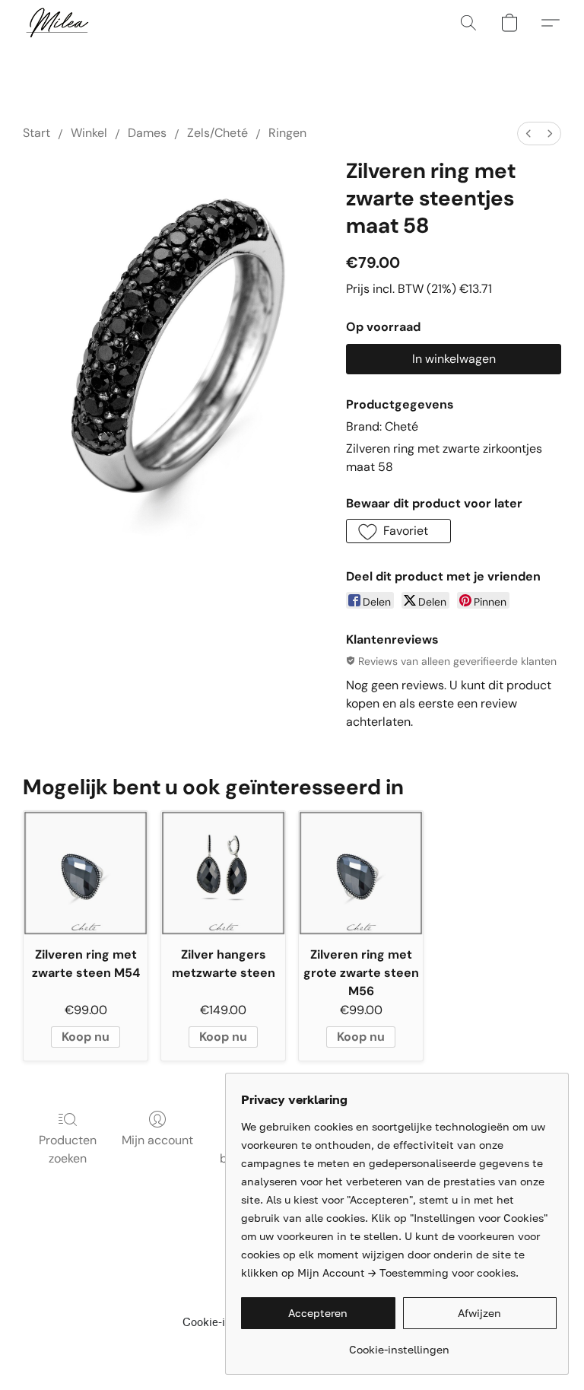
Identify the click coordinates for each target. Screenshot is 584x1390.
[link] (399, 1344)
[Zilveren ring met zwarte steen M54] (86, 873)
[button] (57, 23)
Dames (147, 133)
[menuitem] (528, 133)
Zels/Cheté (217, 133)
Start (36, 133)
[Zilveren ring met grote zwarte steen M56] (361, 873)
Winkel (89, 133)
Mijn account (157, 1140)
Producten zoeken (68, 1149)
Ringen (287, 133)
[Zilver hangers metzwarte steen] (223, 873)
